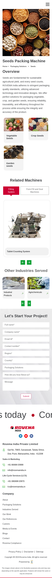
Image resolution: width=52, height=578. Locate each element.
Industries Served (10, 509)
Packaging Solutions (18, 66)
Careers (6, 524)
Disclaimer (28, 552)
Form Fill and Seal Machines (34, 190)
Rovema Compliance (12, 543)
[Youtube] (26, 436)
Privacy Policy (15, 552)
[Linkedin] (20, 436)
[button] (23, 262)
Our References (10, 519)
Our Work (7, 514)
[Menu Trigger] (47, 4)
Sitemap (39, 552)
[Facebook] (31, 436)
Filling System (11, 190)
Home (5, 66)
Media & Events (10, 529)
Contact (6, 538)
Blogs (5, 533)
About (5, 500)
